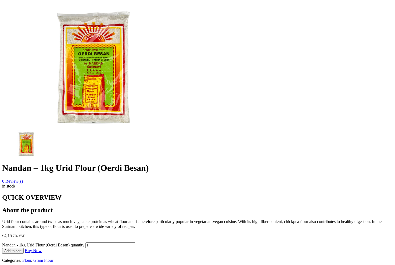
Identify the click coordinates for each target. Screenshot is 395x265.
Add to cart (12, 251)
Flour (26, 260)
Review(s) (12, 181)
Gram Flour (43, 260)
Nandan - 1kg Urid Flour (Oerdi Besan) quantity (43, 245)
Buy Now (33, 250)
